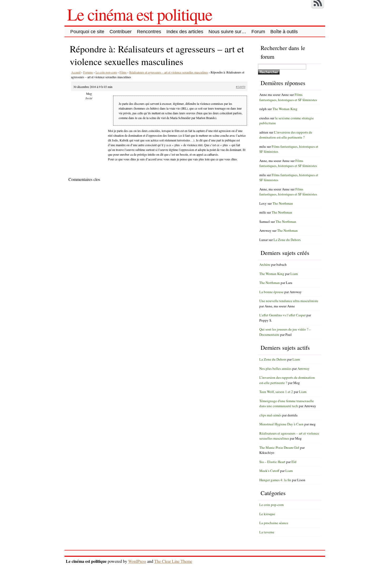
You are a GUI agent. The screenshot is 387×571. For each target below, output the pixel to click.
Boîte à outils (284, 31)
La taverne (266, 532)
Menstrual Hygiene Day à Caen (281, 424)
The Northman (282, 203)
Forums (88, 72)
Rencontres (149, 31)
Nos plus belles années (275, 368)
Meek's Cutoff (269, 470)
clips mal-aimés (270, 415)
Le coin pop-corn (106, 72)
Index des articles (184, 31)
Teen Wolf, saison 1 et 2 (276, 391)
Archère (264, 264)
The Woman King (284, 108)
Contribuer (121, 31)
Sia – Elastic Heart (272, 461)
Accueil (76, 72)
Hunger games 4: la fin (275, 480)
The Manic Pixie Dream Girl (279, 447)
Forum (258, 31)
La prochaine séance (273, 522)
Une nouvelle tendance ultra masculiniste (288, 300)
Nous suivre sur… (227, 31)
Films (123, 72)
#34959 (240, 87)
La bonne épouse (271, 291)
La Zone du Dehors (287, 239)
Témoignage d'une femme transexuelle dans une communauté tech (286, 403)
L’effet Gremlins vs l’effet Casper (282, 315)
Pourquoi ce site (87, 31)
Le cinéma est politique (139, 14)
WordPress (137, 561)
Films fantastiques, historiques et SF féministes (288, 97)
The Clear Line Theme (173, 561)
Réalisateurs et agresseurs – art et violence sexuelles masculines (168, 72)
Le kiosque (267, 513)
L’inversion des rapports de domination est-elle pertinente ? (285, 135)
